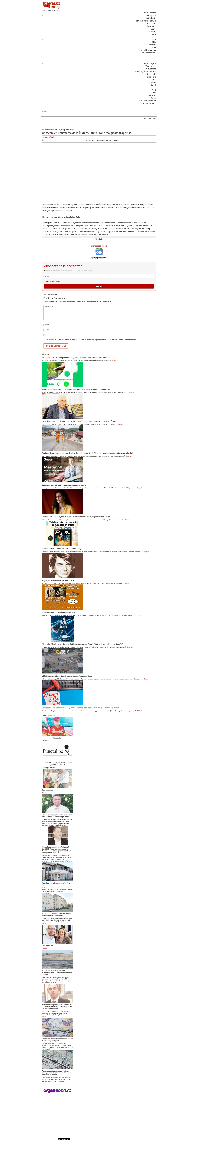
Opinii (153, 29)
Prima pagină (150, 13)
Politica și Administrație (145, 21)
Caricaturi (151, 45)
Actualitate (151, 18)
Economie (151, 26)
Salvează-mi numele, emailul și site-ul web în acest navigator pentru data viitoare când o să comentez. (91, 340)
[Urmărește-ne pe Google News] (99, 253)
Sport (153, 34)
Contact (86, 1149)
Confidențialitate (99, 1149)
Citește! (113, 360)
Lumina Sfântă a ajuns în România (65, 217)
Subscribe (98, 286)
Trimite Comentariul (56, 346)
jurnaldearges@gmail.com (63, 1103)
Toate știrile (150, 15)
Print (153, 39)
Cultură (152, 31)
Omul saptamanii (148, 53)
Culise (153, 47)
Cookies (112, 1149)
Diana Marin (49, 137)
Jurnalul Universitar (147, 50)
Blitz (154, 42)
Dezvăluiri (151, 23)
